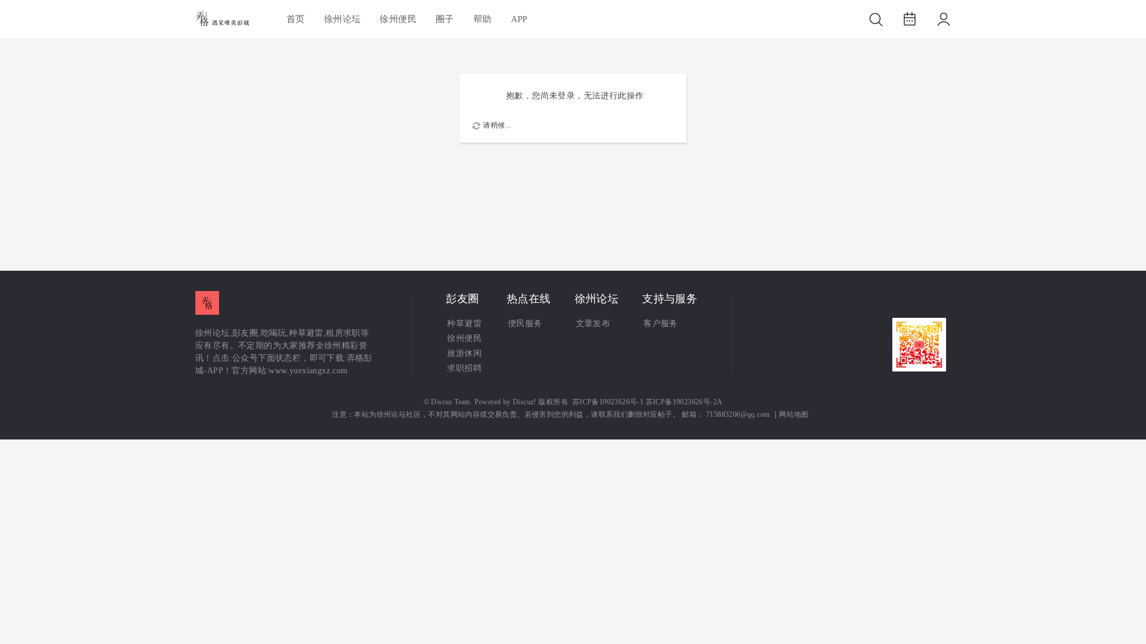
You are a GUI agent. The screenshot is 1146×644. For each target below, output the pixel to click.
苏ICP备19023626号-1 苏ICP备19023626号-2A (647, 402)
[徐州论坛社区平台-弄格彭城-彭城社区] (224, 19)
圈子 (445, 19)
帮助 (482, 19)
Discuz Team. (451, 402)
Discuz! (525, 402)
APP (519, 19)
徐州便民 (398, 19)
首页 (295, 19)
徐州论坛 (342, 19)
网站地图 (794, 415)
